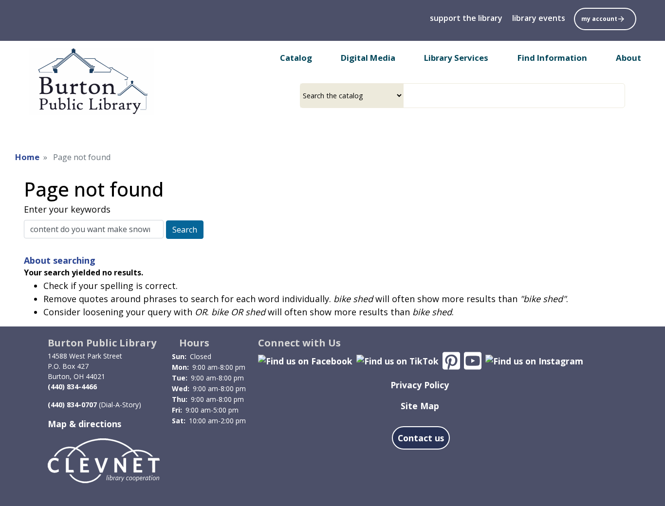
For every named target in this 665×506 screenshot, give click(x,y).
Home (27, 157)
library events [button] (538, 18)
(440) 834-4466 (72, 386)
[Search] (621, 96)
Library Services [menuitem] (456, 57)
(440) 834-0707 (72, 404)
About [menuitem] (628, 57)
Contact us (421, 438)
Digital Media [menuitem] (368, 57)
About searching (59, 260)
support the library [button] (466, 18)
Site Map (420, 406)
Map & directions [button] (84, 424)
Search (184, 229)
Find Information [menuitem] (552, 57)
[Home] (91, 81)
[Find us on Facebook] (305, 360)
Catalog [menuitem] (296, 57)
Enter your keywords (67, 209)
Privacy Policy (419, 385)
